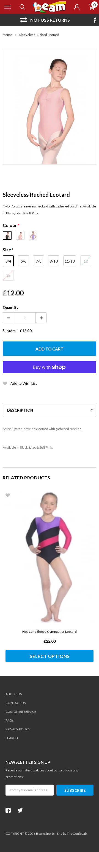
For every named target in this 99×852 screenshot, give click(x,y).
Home (7, 35)
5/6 (23, 261)
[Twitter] (21, 810)
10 (86, 261)
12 (8, 275)
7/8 (39, 261)
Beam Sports (45, 833)
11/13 (70, 261)
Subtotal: (10, 331)
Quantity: (11, 307)
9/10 (54, 261)
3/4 (8, 261)
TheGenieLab (77, 833)
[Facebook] (10, 810)
